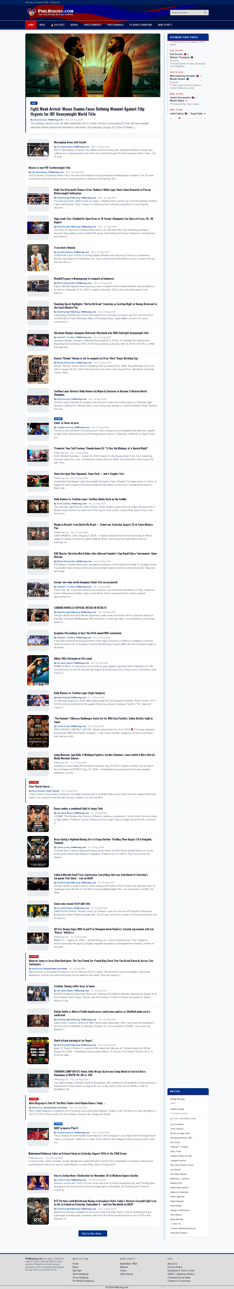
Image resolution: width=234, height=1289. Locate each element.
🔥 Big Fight (58, 24)
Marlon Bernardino (66, 283)
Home (31, 24)
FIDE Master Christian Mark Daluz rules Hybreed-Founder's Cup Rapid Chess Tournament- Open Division (105, 555)
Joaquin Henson (65, 427)
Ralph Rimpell (63, 697)
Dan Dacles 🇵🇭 (178, 41)
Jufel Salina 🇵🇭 (178, 100)
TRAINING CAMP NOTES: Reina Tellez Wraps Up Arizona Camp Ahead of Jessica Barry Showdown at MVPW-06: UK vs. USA (100, 1073)
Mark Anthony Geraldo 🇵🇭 (184, 63)
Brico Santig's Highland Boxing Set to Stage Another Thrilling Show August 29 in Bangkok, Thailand (103, 841)
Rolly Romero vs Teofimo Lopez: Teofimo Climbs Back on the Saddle (90, 499)
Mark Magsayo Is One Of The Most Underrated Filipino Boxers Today (66, 1103)
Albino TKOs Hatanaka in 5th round (73, 658)
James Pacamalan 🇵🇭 (182, 84)
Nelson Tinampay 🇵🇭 (181, 44)
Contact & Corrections (179, 1281)
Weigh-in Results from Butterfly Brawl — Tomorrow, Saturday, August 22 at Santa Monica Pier (103, 526)
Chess (123, 1270)
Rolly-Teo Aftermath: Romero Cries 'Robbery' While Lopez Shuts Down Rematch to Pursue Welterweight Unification (102, 191)
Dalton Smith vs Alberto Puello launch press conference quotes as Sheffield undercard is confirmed (102, 1013)
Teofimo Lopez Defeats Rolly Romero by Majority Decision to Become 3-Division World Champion (100, 393)
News (42, 24)
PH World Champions (140, 24)
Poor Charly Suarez (39, 786)
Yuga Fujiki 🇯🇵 (198, 100)
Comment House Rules (179, 1277)
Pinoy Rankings (115, 24)
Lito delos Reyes (65, 147)
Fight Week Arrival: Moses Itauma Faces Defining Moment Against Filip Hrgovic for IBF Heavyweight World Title (87, 111)
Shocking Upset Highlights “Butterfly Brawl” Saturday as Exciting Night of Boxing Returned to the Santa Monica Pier (105, 305)
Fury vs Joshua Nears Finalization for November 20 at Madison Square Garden (96, 1175)
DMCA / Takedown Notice (181, 1274)
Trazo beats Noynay (64, 247)
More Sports (165, 24)
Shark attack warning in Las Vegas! (73, 1040)
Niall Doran (37, 968)
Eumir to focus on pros (66, 423)
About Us (172, 1263)
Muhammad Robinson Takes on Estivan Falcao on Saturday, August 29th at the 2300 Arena (77, 1153)
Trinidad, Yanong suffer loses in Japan (74, 986)
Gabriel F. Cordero (66, 337)
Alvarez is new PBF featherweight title (49, 168)
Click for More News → (93, 1233)
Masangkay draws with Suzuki (70, 142)
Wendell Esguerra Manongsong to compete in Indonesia (84, 278)
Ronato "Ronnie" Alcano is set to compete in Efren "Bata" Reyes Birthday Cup (96, 358)
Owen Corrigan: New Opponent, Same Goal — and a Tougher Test (89, 474)
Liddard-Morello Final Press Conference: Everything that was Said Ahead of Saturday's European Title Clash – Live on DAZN (101, 876)
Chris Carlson (63, 503)
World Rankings (92, 24)
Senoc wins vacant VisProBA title (72, 904)
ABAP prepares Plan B (66, 1128)
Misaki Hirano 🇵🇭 (179, 66)
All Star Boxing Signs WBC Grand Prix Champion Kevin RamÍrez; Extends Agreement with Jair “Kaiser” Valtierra (104, 930)
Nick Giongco (38, 791)
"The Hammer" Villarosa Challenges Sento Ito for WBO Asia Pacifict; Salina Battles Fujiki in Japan (103, 720)
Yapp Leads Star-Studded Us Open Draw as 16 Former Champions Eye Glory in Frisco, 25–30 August (103, 220)
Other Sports (126, 1274)
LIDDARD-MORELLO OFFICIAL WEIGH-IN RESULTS (80, 608)
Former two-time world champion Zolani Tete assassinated (85, 582)
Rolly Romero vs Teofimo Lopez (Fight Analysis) (79, 693)
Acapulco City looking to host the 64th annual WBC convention (87, 633)
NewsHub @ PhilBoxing (68, 198)
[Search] (205, 12)
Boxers (74, 24)
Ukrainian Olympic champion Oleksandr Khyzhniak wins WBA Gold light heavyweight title (101, 333)
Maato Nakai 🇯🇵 (179, 88)
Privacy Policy (175, 1267)
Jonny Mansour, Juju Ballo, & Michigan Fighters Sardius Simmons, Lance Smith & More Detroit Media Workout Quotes (104, 756)
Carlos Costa (63, 726)
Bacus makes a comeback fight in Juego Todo (78, 808)
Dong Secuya (40, 120)
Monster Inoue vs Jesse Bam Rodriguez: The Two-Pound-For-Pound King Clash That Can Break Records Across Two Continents (91, 962)
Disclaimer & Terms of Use (181, 1270)
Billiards (124, 1267)
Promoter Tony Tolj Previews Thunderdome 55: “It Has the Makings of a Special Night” (101, 448)
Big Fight (77, 1270)
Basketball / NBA (128, 1263)
